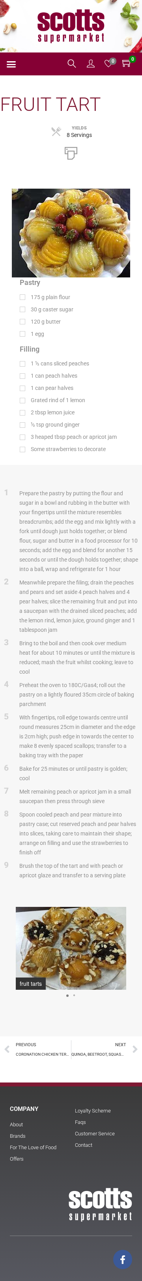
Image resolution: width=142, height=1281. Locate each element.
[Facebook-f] (122, 1259)
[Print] (71, 152)
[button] (11, 64)
